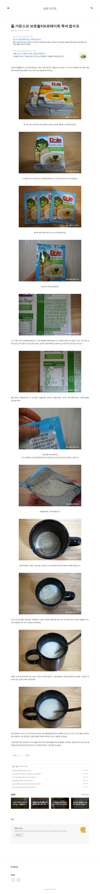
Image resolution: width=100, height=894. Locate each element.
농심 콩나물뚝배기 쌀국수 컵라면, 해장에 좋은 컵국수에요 (26, 784)
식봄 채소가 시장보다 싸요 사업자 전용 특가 (29, 53)
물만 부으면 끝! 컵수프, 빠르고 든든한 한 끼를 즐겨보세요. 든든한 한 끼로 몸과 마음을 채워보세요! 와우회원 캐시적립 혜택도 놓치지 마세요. (50, 43)
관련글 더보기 (85, 794)
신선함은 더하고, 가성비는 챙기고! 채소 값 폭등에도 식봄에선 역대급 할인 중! (38, 56)
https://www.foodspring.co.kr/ (22, 51)
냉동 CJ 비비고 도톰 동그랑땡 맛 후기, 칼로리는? (24, 787)
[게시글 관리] (21, 755)
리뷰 (13, 766)
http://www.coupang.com (21, 36)
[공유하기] (18, 755)
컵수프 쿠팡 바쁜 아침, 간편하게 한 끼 (27, 39)
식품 (17, 766)
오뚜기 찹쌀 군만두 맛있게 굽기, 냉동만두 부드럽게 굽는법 (26, 774)
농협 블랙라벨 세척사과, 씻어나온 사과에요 (22, 780)
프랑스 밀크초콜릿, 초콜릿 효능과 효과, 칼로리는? (24, 777)
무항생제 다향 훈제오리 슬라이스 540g (21, 770)
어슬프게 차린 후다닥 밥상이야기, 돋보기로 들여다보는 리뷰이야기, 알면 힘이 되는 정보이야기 (40, 831)
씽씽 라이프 (18, 828)
